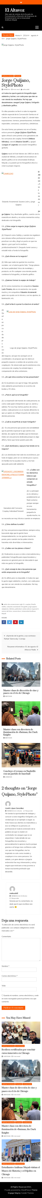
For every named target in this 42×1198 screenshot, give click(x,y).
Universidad (20, 1046)
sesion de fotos (7, 611)
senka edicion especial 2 (30, 609)
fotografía (24, 606)
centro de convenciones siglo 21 (14, 604)
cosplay (27, 604)
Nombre (5, 966)
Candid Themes (27, 1193)
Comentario (6, 936)
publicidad (18, 609)
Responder (29, 811)
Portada (17, 76)
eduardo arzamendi (13, 606)
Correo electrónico (9, 976)
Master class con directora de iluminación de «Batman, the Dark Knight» (20, 732)
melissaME (14, 893)
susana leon (17, 611)
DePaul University (8, 1046)
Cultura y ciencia (7, 76)
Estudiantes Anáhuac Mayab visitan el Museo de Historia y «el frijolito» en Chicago (21, 1171)
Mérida (11, 609)
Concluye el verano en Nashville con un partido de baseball (19, 772)
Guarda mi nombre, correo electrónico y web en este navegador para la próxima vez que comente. (20, 998)
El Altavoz (14, 10)
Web (4, 985)
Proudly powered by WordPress (17, 1190)
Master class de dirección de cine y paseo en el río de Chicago (20, 692)
